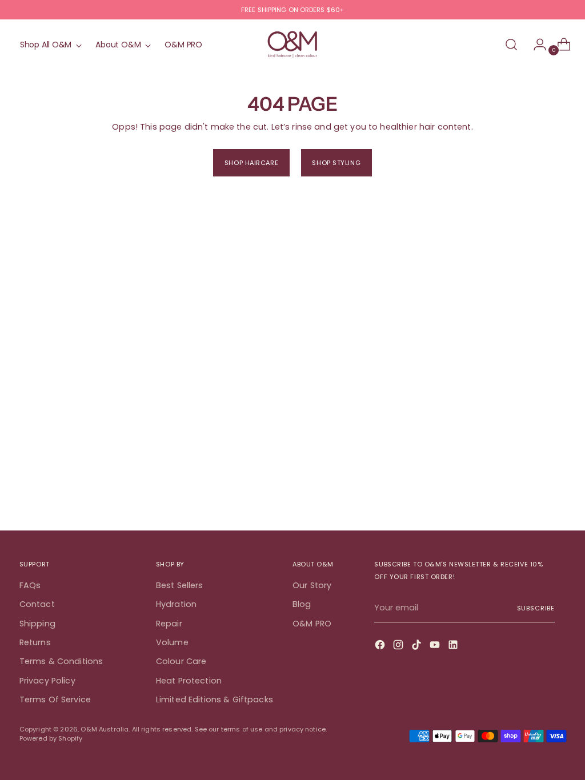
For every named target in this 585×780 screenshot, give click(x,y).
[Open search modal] (511, 44)
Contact (37, 604)
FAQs (30, 585)
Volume (172, 642)
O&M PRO (311, 623)
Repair (169, 623)
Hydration (176, 604)
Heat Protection (189, 680)
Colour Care (181, 661)
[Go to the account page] (535, 44)
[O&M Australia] (292, 45)
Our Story (311, 585)
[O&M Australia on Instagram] (399, 646)
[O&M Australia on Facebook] (381, 646)
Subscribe (536, 608)
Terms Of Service (55, 699)
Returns (35, 642)
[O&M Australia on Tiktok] (417, 646)
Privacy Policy (47, 680)
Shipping (37, 623)
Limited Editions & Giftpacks (214, 699)
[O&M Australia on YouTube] (436, 646)
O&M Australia (105, 729)
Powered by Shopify (51, 738)
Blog (301, 604)
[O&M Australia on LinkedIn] (454, 646)
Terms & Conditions (61, 661)
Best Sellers (179, 585)
